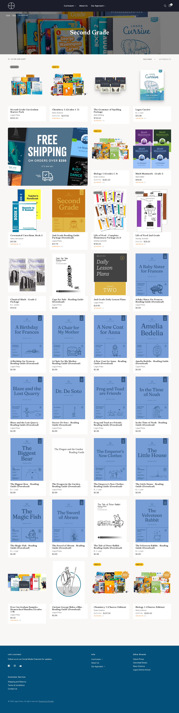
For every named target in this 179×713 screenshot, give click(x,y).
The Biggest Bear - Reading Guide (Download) (24, 485)
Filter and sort (18, 59)
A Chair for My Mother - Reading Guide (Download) (66, 362)
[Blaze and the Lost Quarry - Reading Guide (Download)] (27, 398)
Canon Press (138, 659)
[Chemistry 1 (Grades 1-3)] (69, 85)
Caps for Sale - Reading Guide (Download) (68, 301)
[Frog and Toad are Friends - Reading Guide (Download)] (110, 398)
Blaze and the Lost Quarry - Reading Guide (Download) (24, 424)
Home (8, 15)
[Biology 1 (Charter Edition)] (152, 582)
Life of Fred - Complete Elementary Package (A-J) (107, 237)
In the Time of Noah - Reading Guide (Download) (151, 424)
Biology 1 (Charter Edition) (150, 607)
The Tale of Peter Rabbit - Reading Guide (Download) (108, 547)
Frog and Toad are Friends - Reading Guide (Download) (108, 424)
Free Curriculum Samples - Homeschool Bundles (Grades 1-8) (26, 609)
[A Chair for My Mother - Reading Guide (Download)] (69, 336)
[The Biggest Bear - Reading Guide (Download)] (27, 459)
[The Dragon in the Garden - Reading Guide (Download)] (69, 459)
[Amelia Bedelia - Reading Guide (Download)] (152, 336)
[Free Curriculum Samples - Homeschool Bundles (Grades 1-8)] (27, 582)
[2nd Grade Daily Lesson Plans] (110, 274)
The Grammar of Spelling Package (107, 111)
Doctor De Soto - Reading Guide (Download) (65, 424)
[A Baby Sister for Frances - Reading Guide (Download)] (152, 274)
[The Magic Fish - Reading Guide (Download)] (27, 521)
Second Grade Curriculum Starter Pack (24, 111)
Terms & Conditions (16, 685)
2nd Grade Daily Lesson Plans (110, 300)
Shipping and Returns (17, 682)
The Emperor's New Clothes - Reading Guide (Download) (109, 485)
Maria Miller (140, 177)
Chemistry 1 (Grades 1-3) (65, 110)
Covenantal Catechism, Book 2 (26, 236)
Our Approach (97, 6)
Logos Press (15, 115)
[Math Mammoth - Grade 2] (152, 149)
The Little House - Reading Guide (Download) (150, 485)
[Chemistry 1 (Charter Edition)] (110, 582)
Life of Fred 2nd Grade (148, 236)
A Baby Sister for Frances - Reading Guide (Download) (150, 301)
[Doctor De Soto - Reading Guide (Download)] (69, 398)
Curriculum (69, 6)
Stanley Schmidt (100, 241)
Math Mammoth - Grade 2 (149, 174)
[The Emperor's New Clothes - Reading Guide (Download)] (110, 459)
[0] (169, 6)
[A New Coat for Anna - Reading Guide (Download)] (110, 336)
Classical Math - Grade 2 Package (23, 301)
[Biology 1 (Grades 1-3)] (110, 149)
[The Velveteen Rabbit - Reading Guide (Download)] (152, 521)
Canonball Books (140, 663)
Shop (14, 15)
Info (93, 654)
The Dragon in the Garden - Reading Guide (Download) (66, 485)
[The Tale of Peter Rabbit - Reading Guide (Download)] (110, 521)
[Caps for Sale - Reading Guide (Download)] (69, 274)
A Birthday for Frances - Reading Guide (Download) (24, 362)
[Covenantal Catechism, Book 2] (27, 210)
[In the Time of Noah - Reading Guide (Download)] (152, 398)
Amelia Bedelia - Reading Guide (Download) (152, 362)
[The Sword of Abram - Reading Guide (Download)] (69, 521)
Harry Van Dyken (16, 238)
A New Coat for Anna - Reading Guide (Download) (110, 362)
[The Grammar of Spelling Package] (110, 85)
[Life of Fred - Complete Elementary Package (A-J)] (110, 210)
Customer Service (16, 677)
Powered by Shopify (46, 701)
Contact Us (12, 689)
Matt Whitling (99, 115)
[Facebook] (10, 665)
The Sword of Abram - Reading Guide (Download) (68, 547)
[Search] (165, 6)
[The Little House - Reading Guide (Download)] (152, 459)
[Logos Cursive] (152, 85)
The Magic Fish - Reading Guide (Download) (23, 547)
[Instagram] (16, 665)
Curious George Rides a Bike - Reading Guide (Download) (67, 608)
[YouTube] (22, 666)
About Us (83, 6)
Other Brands (139, 654)
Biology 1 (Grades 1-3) (106, 174)
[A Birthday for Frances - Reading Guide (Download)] (27, 336)
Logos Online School (142, 670)
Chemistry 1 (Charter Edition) (110, 607)
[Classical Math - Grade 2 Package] (27, 274)
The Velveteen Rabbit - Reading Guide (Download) (152, 547)
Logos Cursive (143, 110)
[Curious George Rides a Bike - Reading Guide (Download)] (69, 582)
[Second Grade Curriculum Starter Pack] (27, 85)
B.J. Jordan (14, 305)
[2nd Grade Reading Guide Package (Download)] (69, 210)
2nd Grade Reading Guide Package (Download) (65, 237)
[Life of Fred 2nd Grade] (152, 210)
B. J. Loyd (139, 113)
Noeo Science (57, 113)
